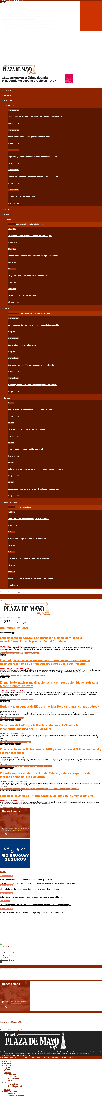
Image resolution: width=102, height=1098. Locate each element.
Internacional (9, 105)
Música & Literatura (6, 876)
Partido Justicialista (39, 766)
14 (9, 955)
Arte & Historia (13, 318)
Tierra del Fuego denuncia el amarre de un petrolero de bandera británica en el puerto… (28, 24)
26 (5, 960)
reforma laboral (28, 699)
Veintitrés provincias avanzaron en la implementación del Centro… (36, 469)
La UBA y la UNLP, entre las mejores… (24, 295)
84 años (3, 807)
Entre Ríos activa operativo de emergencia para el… (30, 558)
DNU (1, 742)
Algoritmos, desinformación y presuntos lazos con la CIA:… (33, 157)
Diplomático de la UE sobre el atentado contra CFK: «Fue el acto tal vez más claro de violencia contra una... (46, 1018)
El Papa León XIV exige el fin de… (22, 196)
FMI (4, 742)
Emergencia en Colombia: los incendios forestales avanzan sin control (22, 8)
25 (3, 960)
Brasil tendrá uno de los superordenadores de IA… (29, 137)
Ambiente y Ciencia (11, 502)
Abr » (7, 964)
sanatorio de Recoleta (37, 675)
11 (3, 955)
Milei (7, 742)
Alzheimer (3, 653)
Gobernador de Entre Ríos (16, 789)
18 (3, 957)
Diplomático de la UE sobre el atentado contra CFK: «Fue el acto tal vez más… (24, 5)
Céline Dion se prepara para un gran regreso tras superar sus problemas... (32, 897)
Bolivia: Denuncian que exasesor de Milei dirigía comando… (33, 176)
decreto (9, 766)
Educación (12, 229)
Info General (12, 1077)
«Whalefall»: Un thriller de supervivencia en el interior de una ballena (29, 889)
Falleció (20, 807)
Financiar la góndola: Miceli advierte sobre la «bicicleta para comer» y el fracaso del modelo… (30, 10)
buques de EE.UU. (6, 718)
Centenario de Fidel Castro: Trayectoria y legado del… (31, 365)
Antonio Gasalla (11, 807)
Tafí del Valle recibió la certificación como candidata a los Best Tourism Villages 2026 (27, 16)
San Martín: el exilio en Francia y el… (23, 345)
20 (7, 957)
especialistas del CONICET (16, 653)
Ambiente (11, 512)
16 (13, 955)
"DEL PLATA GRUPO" (67, 1057)
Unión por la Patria (24, 742)
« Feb (2, 964)
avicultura (3, 789)
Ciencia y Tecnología (7, 633)
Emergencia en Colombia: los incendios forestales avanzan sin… (35, 117)
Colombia (3, 699)
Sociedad (7, 219)
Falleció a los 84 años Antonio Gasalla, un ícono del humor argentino (46, 795)
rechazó (49, 766)
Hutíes (15, 718)
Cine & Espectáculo (7, 790)
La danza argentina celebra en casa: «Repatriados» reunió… (33, 325)
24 (1, 960)
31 (1, 962)
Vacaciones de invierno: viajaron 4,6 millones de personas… (33, 489)
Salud (10, 1080)
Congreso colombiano (15, 699)
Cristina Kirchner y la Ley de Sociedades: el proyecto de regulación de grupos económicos (28, 21)
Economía (7, 214)
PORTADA (7, 91)
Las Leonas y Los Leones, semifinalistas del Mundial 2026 (18, 19)
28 (9, 960)
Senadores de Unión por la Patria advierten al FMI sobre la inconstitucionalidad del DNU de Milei (39, 727)
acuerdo (3, 766)
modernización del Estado (36, 789)
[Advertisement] (51, 46)
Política (7, 210)
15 (11, 955)
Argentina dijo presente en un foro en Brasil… (27, 429)
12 (5, 955)
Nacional (7, 95)
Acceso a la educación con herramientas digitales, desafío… (34, 256)
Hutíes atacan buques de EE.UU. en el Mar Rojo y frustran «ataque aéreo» (49, 706)
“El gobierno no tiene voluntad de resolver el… (28, 275)
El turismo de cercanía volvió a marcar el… (26, 449)
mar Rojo (21, 718)
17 (1, 957)
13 (7, 955)
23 (13, 957)
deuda (14, 766)
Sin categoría (5, 677)
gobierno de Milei (25, 766)
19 (5, 957)
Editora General (6, 646)
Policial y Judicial (14, 1078)
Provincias (8, 100)
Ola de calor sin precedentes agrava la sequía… (28, 519)
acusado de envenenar (8, 675)
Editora (4, 691)
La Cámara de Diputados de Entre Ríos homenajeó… (30, 236)
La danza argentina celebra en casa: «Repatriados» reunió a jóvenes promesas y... (35, 905)
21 (9, 957)
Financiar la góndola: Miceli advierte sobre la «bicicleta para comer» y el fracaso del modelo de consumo (42, 979)
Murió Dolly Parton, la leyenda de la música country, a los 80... (26, 879)
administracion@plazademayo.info (19, 1055)
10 (1, 955)
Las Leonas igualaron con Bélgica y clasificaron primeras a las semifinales (24, 27)
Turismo (7, 398)
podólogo (25, 675)
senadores (13, 742)
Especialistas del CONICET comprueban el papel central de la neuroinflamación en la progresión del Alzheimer (41, 639)
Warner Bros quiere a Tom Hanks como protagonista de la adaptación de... (32, 912)
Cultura (7, 309)
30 (13, 960)
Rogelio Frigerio (73, 789)
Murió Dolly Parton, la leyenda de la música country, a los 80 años (20, 13)
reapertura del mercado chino (57, 789)
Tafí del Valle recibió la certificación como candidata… (31, 409)
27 (7, 960)
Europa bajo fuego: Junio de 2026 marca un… (27, 539)
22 (11, 957)
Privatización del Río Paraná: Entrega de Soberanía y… (31, 578)
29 (11, 960)
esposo (19, 675)
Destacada (4, 720)
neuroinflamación (32, 653)
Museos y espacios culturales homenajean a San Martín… (32, 385)
